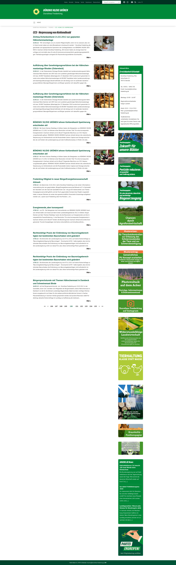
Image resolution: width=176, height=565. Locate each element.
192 (81, 306)
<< (45, 306)
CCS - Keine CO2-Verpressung (64, 27)
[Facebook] (124, 2)
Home (65, 2)
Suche (82, 2)
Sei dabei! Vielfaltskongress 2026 (129, 488)
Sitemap (77, 2)
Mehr (88, 57)
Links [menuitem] (139, 2)
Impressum (89, 2)
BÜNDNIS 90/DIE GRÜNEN (55, 10)
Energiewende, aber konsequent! (48, 207)
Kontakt (71, 2)
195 (95, 306)
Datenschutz (96, 2)
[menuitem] (65, 2)
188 (61, 306)
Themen (51, 27)
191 (76, 306)
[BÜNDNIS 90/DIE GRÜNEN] (36, 11)
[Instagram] (127, 2)
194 (90, 306)
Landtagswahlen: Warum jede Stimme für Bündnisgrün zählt (130, 507)
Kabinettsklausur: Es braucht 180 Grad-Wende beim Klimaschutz (130, 467)
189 (65, 306)
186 (51, 306)
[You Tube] (132, 2)
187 (56, 306)
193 (86, 306)
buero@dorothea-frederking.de (96, 562)
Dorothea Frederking (40, 27)
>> (102, 306)
